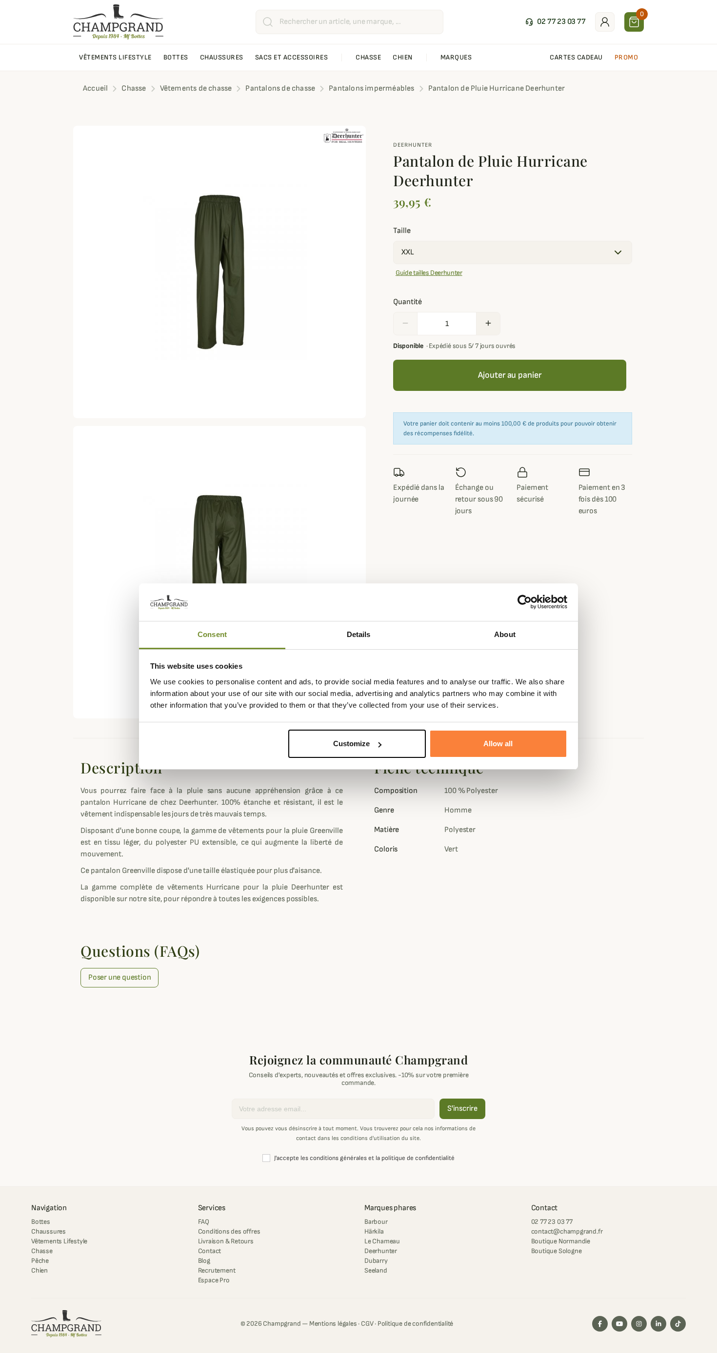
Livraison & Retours (226, 1241)
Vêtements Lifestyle (59, 1241)
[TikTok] (678, 1324)
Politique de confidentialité (415, 1323)
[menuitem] (115, 57)
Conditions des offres (229, 1231)
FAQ (203, 1222)
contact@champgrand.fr (567, 1231)
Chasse (42, 1251)
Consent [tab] (212, 634)
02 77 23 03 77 (552, 1222)
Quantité (407, 302)
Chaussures (48, 1231)
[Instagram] (639, 1324)
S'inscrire (462, 1108)
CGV (367, 1323)
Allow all (498, 743)
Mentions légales (333, 1323)
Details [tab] (359, 634)
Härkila (374, 1231)
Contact (209, 1251)
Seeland (375, 1270)
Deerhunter (412, 145)
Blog (204, 1260)
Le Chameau (382, 1241)
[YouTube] (619, 1324)
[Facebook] (600, 1324)
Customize (351, 743)
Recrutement (217, 1270)
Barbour (376, 1222)
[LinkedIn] (658, 1324)
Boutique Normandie (560, 1241)
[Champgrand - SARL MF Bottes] (118, 21)
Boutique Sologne (556, 1251)
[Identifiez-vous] (605, 22)
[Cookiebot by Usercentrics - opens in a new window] (524, 602)
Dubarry (376, 1260)
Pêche (40, 1260)
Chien (39, 1270)
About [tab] (505, 634)
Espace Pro (214, 1280)
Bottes (40, 1222)
